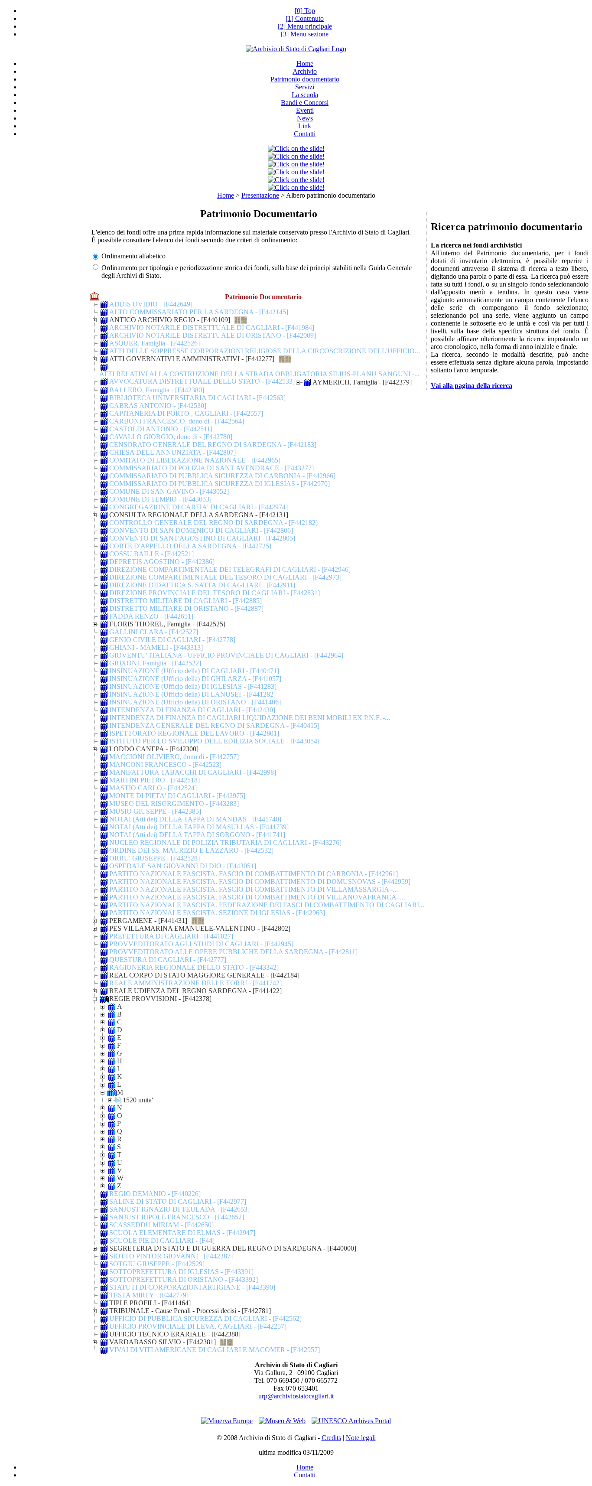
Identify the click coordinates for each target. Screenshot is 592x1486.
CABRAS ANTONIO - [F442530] (157, 405)
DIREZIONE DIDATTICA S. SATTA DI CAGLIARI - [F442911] (202, 585)
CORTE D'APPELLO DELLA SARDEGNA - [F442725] (190, 546)
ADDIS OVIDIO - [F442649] (150, 304)
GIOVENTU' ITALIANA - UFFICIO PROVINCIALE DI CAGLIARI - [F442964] (226, 655)
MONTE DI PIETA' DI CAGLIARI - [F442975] (177, 795)
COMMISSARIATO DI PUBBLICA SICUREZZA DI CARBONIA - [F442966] (222, 475)
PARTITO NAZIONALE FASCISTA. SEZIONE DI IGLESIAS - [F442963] (217, 912)
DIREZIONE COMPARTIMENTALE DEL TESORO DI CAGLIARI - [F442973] (225, 577)
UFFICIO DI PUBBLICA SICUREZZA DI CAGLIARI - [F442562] (205, 1318)
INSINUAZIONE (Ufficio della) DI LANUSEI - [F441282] (192, 694)
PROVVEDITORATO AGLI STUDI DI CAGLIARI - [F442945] (201, 944)
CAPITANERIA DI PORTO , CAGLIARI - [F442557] (186, 413)
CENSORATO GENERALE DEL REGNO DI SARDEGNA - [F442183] (212, 444)
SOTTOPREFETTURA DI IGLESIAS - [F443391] (181, 1271)
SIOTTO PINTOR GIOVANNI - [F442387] (171, 1256)
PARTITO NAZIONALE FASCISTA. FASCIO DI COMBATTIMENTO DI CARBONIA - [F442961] (253, 873)
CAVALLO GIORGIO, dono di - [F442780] (170, 436)
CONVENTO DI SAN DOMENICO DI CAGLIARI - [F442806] (201, 530)
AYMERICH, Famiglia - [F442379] (362, 382)
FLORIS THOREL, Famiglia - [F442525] (167, 624)
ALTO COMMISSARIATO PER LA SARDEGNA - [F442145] (198, 312)
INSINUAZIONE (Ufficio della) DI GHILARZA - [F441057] (195, 678)
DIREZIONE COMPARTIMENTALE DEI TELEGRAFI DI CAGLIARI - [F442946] (230, 569)
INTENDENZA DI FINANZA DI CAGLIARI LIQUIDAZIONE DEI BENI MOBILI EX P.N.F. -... (249, 717)
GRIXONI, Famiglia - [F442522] (155, 663)
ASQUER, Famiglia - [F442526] (154, 343)
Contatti (305, 1475)
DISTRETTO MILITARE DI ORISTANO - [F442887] (186, 608)
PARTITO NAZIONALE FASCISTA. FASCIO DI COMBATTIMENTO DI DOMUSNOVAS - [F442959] (259, 881)
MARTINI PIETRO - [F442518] (154, 780)
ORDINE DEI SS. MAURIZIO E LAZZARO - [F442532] (191, 850)
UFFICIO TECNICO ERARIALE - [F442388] (175, 1334)
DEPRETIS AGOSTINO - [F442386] (162, 561)
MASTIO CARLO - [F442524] (153, 788)
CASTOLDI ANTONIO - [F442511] (160, 429)
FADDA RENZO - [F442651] (151, 616)
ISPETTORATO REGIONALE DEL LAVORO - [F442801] (194, 733)
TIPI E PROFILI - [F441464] (150, 1303)
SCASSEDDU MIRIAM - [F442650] (161, 1225)
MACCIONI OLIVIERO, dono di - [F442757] (174, 756)
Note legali (361, 1437)
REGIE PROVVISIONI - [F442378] (160, 998)
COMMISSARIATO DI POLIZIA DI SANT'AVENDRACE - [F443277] (211, 468)
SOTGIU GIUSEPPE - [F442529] (157, 1264)
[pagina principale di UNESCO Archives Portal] (351, 1420)
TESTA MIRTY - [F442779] (149, 1295)
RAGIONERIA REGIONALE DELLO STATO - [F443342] (194, 967)
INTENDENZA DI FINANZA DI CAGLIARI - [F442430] (192, 710)
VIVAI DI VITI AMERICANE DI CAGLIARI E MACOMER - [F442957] (214, 1349)
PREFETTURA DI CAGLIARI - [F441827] (171, 936)
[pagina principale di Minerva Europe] (227, 1420)
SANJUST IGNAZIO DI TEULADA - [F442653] (179, 1209)
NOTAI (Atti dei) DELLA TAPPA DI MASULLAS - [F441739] (199, 827)
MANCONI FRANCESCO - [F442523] (165, 764)
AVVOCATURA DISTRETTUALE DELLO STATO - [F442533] (202, 381)
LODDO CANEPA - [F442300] (153, 749)
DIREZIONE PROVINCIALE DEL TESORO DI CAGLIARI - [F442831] (214, 592)
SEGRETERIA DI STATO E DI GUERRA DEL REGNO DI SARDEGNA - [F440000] (232, 1248)
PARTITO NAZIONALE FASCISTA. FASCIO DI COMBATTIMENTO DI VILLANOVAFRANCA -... (257, 897)
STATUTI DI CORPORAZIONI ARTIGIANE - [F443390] (192, 1287)
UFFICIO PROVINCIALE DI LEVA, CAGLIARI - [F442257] (197, 1326)
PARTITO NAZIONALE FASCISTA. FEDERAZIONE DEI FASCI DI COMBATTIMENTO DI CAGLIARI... (266, 905)
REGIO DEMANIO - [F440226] (155, 1193)
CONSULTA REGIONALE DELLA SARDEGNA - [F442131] (198, 514)
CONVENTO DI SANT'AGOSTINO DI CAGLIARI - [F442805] (202, 538)
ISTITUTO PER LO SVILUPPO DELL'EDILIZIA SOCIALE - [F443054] (214, 741)
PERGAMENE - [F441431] (148, 920)
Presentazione (260, 195)
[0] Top (305, 10)
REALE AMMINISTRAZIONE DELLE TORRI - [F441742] (195, 983)
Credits (331, 1437)
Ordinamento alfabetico (133, 256)
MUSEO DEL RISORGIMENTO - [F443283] (174, 803)
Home (225, 195)
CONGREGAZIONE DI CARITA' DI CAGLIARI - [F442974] (198, 507)
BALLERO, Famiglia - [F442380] (156, 390)
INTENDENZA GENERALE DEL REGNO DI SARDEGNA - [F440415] (214, 725)
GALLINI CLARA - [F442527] (153, 631)
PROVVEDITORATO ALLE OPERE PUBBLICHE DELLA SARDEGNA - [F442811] (233, 951)
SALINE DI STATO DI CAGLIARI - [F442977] (177, 1201)
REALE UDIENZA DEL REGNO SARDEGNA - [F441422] (195, 990)
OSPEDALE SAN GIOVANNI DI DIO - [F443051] (182, 866)
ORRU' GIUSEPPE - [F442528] (154, 858)
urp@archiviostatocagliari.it (296, 1396)
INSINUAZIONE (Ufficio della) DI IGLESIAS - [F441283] (192, 686)
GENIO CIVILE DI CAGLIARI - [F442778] (172, 639)
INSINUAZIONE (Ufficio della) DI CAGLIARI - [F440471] (194, 671)
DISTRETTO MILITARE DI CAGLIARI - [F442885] (185, 600)
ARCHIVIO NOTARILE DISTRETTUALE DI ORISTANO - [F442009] (212, 335)
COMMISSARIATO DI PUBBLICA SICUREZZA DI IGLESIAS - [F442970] (219, 483)
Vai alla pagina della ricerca (471, 385)
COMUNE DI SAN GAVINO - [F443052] (169, 491)
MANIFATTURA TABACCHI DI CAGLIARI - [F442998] (192, 772)
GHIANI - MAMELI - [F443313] (156, 647)
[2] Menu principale (305, 26)
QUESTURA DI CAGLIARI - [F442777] (167, 959)
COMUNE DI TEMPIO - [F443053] (160, 499)
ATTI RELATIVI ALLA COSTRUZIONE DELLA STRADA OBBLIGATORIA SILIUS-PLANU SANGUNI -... (259, 374)
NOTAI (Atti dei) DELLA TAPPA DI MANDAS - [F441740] (195, 819)
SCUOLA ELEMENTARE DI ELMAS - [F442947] (182, 1232)
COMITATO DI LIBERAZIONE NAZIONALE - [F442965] (194, 460)
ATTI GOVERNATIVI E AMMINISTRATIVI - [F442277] (191, 358)
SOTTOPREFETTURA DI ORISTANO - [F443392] (183, 1279)
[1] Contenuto (305, 18)
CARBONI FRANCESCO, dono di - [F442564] (176, 421)
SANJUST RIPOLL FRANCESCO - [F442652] (176, 1217)
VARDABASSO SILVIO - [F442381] (162, 1342)
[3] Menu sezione (305, 34)
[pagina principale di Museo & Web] (282, 1420)
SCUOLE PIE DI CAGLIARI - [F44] (162, 1240)
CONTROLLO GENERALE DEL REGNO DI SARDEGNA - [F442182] (213, 522)
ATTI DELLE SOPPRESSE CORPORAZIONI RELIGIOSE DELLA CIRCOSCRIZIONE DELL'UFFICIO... (264, 351)
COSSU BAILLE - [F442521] (151, 553)
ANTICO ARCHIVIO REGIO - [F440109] (169, 319)
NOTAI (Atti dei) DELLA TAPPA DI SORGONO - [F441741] (197, 834)
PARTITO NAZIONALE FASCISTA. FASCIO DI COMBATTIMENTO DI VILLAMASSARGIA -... (253, 889)
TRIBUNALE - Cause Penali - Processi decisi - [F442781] (190, 1310)
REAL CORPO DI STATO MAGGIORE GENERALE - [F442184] (204, 975)
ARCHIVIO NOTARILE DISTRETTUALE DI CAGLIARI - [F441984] (211, 327)
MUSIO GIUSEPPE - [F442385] (155, 811)
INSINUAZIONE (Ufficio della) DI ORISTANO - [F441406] (195, 702)
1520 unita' (138, 1100)
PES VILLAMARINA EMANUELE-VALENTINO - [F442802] (199, 928)
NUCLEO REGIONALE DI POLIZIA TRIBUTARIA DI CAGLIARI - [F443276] (225, 842)
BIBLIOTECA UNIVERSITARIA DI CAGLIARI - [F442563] (197, 397)
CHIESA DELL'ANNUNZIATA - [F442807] (172, 452)
